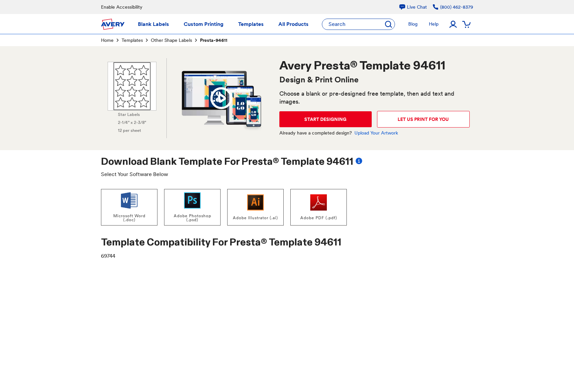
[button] (221, 98)
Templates (132, 40)
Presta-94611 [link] (213, 40)
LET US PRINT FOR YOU (423, 119)
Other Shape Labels (171, 40)
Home (107, 40)
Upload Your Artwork (376, 133)
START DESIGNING (325, 119)
